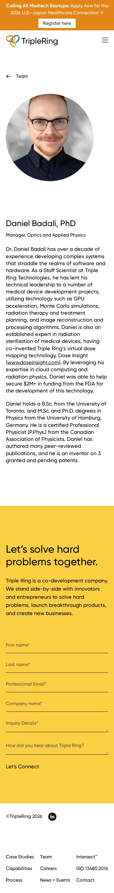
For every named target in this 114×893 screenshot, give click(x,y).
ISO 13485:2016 (92, 868)
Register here (57, 23)
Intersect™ (86, 856)
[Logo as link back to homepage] (32, 41)
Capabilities (19, 868)
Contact (85, 880)
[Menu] (105, 40)
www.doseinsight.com (33, 362)
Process (14, 880)
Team (46, 856)
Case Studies (20, 856)
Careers (48, 868)
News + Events (55, 880)
